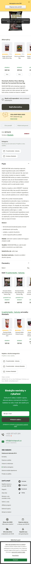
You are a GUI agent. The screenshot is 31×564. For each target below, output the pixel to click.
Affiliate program (6, 505)
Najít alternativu (15, 107)
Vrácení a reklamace (7, 463)
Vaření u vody (5, 501)
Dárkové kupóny (6, 508)
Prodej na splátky (6, 474)
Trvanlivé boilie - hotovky (15, 273)
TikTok (22, 493)
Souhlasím (15, 560)
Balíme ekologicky (8, 467)
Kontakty (4, 456)
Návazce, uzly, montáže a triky (6, 497)
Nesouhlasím (15, 555)
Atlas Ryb (4, 493)
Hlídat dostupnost (22, 125)
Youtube (22, 481)
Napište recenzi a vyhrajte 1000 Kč (6, 485)
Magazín (4, 489)
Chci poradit (8, 125)
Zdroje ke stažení (6, 512)
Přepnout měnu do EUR (15, 7)
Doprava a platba (6, 460)
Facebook (22, 489)
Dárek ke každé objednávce (9, 470)
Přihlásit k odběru (15, 419)
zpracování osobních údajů (18, 552)
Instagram (22, 485)
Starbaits (10, 135)
